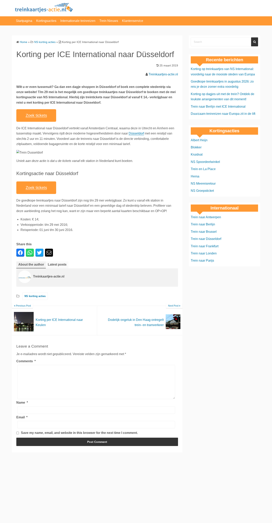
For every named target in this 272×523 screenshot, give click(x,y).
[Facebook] (20, 253)
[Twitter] (39, 253)
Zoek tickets (36, 115)
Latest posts (57, 264)
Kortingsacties (46, 20)
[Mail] (49, 253)
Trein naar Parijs (202, 260)
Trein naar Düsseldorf (206, 239)
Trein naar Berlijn (203, 224)
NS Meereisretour (203, 183)
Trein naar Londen (204, 253)
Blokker (196, 147)
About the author (31, 264)
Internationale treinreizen (77, 20)
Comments (26, 361)
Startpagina (24, 20)
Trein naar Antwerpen (206, 217)
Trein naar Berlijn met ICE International (218, 106)
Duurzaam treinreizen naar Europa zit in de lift (223, 113)
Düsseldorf (136, 133)
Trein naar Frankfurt (204, 246)
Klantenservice (132, 20)
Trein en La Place (203, 169)
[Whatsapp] (30, 253)
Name (22, 402)
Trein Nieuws (108, 20)
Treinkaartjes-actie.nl (163, 74)
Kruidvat (197, 154)
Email (21, 417)
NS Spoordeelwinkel (205, 162)
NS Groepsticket (202, 190)
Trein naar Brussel (204, 231)
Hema (195, 176)
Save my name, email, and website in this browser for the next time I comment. (79, 432)
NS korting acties (35, 296)
